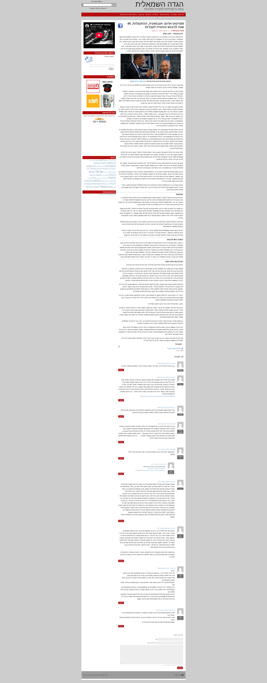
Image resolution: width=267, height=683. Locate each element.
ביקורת (103, 163)
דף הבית (181, 14)
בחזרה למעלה (177, 675)
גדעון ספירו (175, 31)
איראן (107, 160)
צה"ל (107, 184)
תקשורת (95, 187)
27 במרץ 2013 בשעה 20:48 (166, 407)
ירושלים (106, 172)
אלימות (102, 160)
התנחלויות (104, 169)
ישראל (100, 171)
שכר (114, 187)
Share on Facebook (120, 25)
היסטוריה (112, 169)
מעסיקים (104, 178)
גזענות (97, 163)
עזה (109, 181)
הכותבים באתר (164, 14)
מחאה (98, 175)
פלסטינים (94, 180)
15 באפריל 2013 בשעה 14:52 (165, 610)
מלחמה (92, 175)
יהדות (114, 172)
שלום (110, 187)
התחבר (92, 8)
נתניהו (93, 178)
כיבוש (92, 171)
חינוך (88, 169)
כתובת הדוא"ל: (109, 56)
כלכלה (112, 174)
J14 (114, 160)
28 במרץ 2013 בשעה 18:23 (158, 464)
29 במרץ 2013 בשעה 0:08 (166, 568)
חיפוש (114, 5)
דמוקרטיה (110, 166)
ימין (109, 172)
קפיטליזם (95, 183)
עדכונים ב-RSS (101, 8)
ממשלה (111, 177)
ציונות (102, 184)
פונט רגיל (94, 1)
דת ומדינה (100, 166)
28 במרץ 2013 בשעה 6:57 (166, 449)
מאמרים (173, 14)
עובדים (113, 181)
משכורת (98, 178)
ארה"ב (95, 160)
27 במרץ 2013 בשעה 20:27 (166, 377)
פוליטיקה (103, 181)
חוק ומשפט (94, 169)
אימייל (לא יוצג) (153, 643)
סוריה (88, 178)
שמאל (103, 186)
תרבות (89, 187)
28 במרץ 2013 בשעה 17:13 (166, 528)
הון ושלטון (91, 166)
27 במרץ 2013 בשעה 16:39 (166, 363)
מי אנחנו (148, 14)
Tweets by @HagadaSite (107, 194)
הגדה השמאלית (159, 4)
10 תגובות (154, 31)
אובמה (111, 160)
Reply (121, 370)
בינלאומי (111, 163)
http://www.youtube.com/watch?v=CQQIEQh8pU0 (157, 396)
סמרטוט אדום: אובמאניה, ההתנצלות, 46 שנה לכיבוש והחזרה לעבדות (155, 25)
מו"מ (103, 175)
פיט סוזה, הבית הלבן (138, 81)
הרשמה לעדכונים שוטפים (128, 14)
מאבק (106, 175)
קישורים (155, 14)
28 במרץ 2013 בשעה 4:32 (166, 424)
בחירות (91, 160)
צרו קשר (141, 14)
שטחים (87, 184)
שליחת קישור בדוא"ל (174, 348)
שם (156, 639)
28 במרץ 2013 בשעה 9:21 (166, 482)
